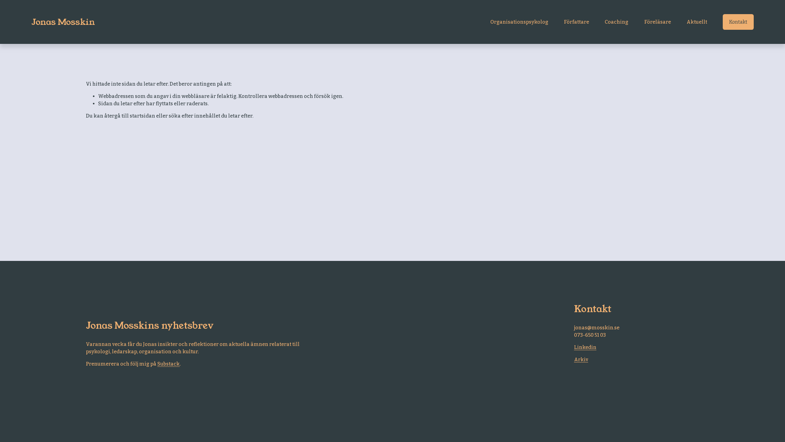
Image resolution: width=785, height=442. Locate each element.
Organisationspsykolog (519, 22)
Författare (576, 22)
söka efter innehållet (194, 116)
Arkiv (581, 360)
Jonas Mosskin (63, 22)
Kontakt (738, 22)
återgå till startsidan (129, 116)
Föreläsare (657, 22)
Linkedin (585, 347)
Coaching (616, 22)
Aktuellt (697, 22)
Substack (168, 364)
